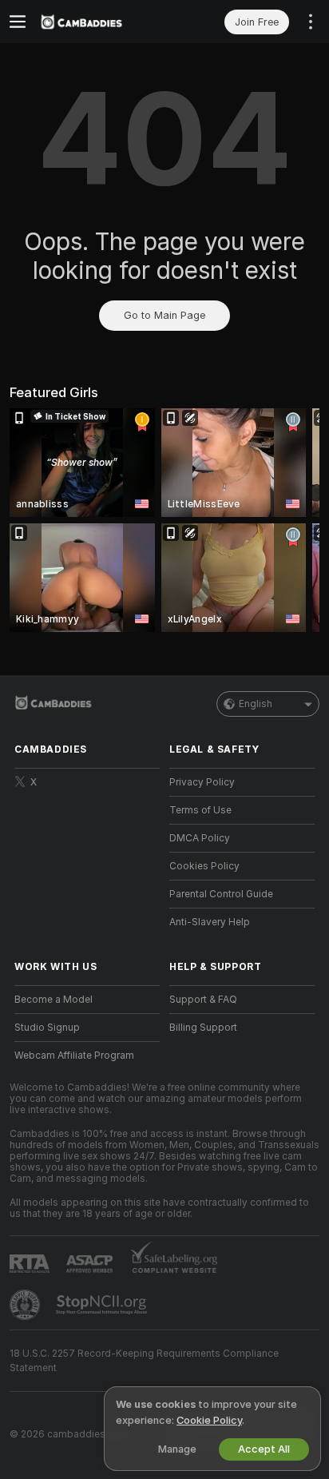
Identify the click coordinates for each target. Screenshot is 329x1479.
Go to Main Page (164, 315)
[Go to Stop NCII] (103, 1304)
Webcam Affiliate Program (74, 1055)
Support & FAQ (203, 999)
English (255, 704)
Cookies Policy (204, 866)
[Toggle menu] (17, 21)
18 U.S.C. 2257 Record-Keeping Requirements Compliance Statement (144, 1361)
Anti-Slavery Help (209, 922)
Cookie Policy (209, 1420)
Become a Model (53, 999)
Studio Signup (47, 1027)
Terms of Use (200, 810)
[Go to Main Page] (99, 21)
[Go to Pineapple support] (26, 1305)
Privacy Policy (202, 782)
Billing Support (203, 1027)
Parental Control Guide (221, 894)
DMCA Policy (199, 838)
